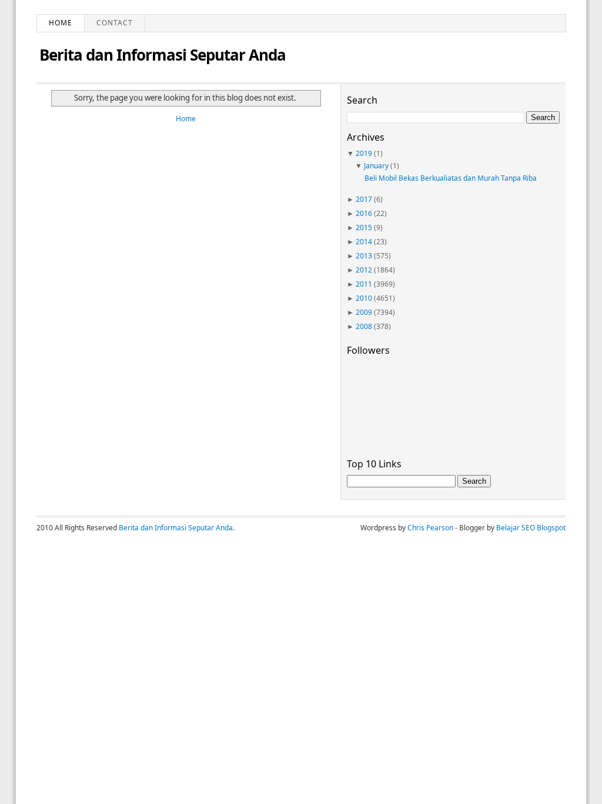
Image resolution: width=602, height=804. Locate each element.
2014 (364, 242)
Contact (114, 23)
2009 (364, 312)
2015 (364, 227)
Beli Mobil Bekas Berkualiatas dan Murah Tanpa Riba (450, 178)
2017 (364, 199)
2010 (364, 298)
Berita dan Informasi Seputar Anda (162, 54)
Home (60, 23)
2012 (364, 270)
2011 (364, 284)
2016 (364, 213)
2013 (364, 256)
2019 (364, 153)
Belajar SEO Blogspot (531, 528)
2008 (364, 326)
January (376, 166)
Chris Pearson (430, 528)
